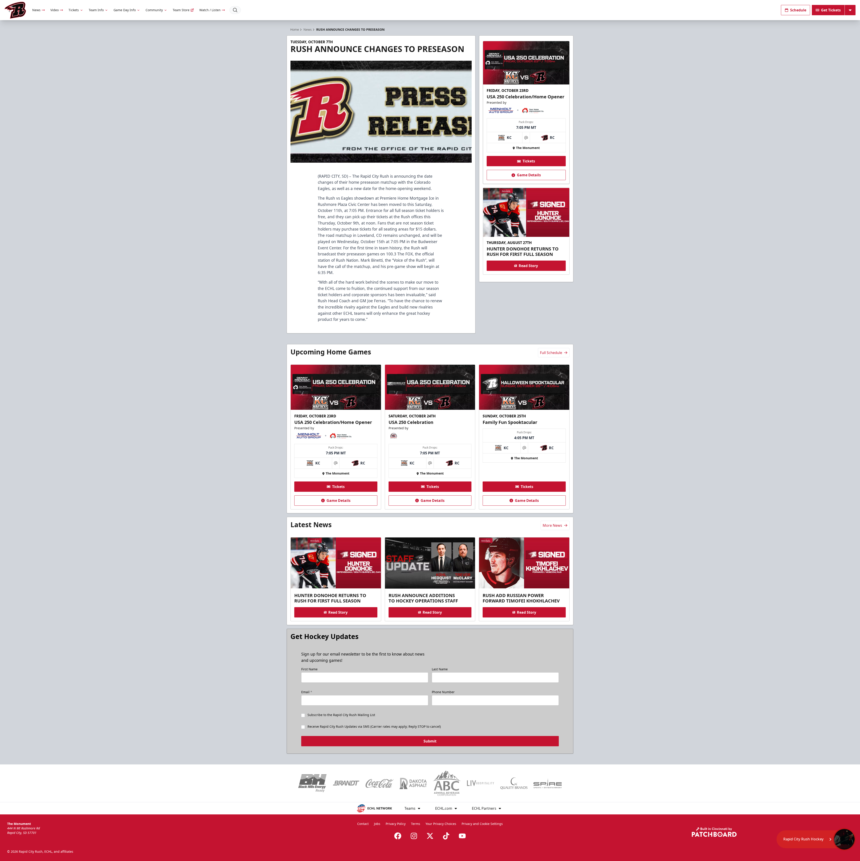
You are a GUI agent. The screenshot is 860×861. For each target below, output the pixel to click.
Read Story (528, 265)
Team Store (181, 10)
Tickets (74, 10)
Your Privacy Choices (441, 824)
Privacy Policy (396, 824)
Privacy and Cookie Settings (482, 824)
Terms (415, 824)
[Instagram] (414, 836)
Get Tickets (831, 10)
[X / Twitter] (430, 836)
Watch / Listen (210, 10)
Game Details (529, 175)
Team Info (96, 10)
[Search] (235, 10)
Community (154, 10)
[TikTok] (446, 836)
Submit (430, 741)
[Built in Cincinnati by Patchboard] (714, 832)
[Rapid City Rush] (15, 10)
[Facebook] (397, 836)
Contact (363, 824)
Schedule (798, 10)
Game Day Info (125, 10)
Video (54, 10)
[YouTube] (462, 836)
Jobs (377, 824)
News (36, 10)
